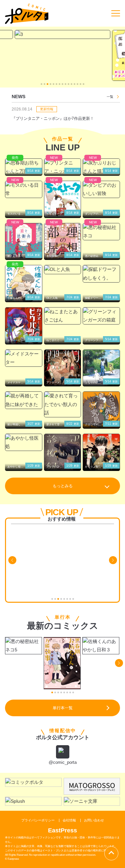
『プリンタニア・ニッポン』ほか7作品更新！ (53, 118)
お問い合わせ (94, 820)
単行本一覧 (63, 708)
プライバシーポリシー (38, 820)
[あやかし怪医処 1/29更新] (23, 442)
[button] (41, 84)
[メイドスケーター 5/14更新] (23, 358)
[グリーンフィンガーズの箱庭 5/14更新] (101, 316)
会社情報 (69, 820)
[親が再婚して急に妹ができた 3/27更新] (23, 400)
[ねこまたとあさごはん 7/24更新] (62, 316)
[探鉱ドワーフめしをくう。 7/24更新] (101, 273)
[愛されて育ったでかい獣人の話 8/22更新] (62, 404)
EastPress (62, 830)
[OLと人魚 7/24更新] (62, 269)
